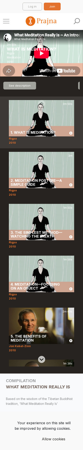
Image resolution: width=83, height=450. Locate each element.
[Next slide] (41, 359)
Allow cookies (53, 439)
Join (52, 6)
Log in (32, 6)
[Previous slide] (41, 103)
